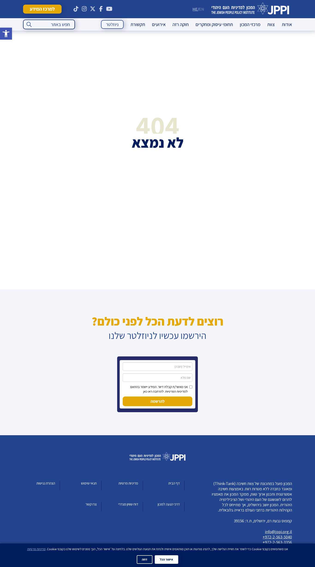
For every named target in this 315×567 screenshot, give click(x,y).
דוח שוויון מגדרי (128, 504)
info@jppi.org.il (278, 531)
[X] (92, 9)
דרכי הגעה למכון (169, 504)
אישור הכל (166, 559)
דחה (144, 559)
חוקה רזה (180, 24)
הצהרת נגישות (45, 483)
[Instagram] (84, 9)
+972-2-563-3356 (277, 542)
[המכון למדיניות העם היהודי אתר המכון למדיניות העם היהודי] (250, 9)
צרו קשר (91, 504)
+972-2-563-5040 (277, 537)
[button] (6, 34)
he (195, 9)
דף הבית (174, 483)
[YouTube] (109, 9)
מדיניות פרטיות (128, 483)
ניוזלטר (112, 24)
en (201, 9)
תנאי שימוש (89, 483)
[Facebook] (101, 9)
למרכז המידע (42, 9)
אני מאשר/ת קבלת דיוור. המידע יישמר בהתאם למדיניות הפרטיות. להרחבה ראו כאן (159, 389)
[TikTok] (76, 9)
